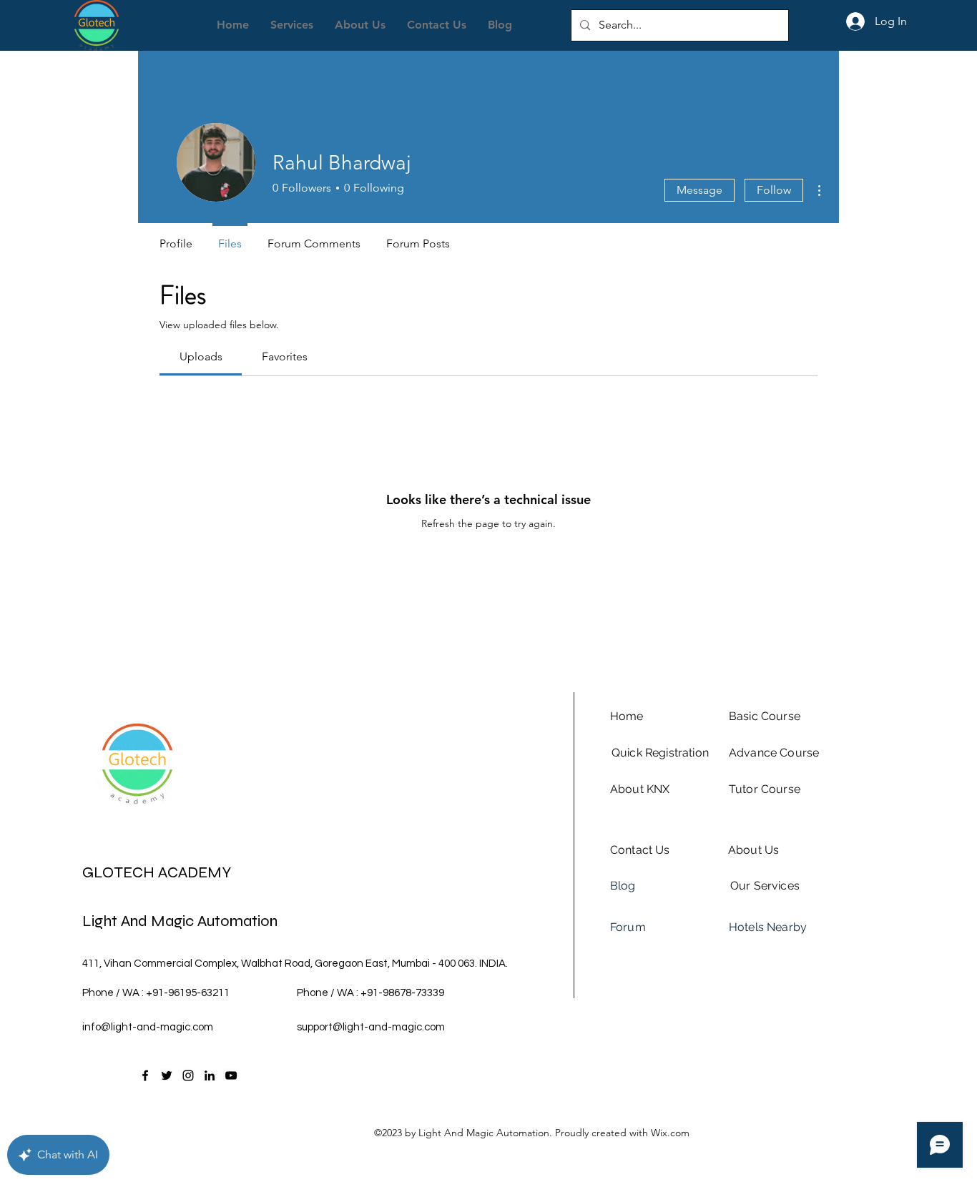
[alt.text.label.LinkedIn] (209, 1075)
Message (699, 190)
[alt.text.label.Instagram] (188, 1075)
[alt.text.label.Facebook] (145, 1075)
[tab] (200, 356)
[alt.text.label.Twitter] (166, 1075)
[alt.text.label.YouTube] (231, 1075)
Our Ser (751, 885)
